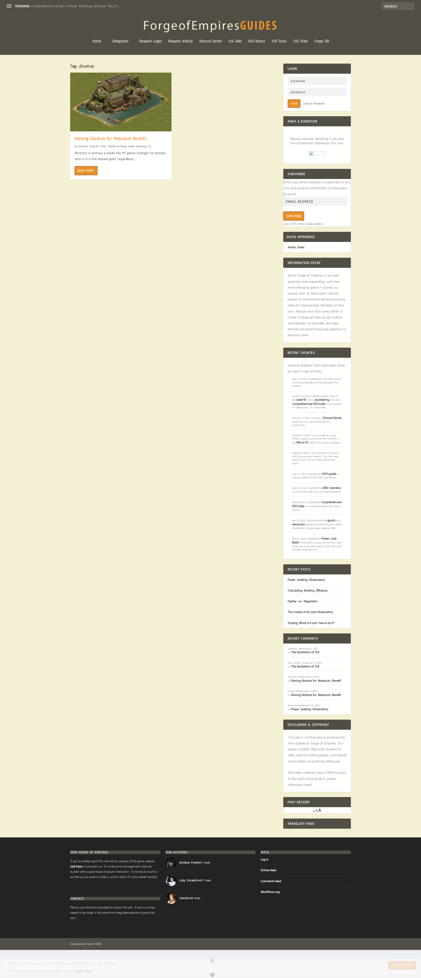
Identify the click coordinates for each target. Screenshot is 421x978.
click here (76, 866)
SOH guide (329, 474)
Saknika (83, 146)
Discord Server (210, 41)
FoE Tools (279, 41)
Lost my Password (313, 103)
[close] (212, 961)
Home (96, 41)
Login (294, 103)
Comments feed (271, 881)
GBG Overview (332, 488)
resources (298, 524)
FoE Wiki (235, 41)
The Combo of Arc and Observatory (310, 612)
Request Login (150, 41)
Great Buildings (137, 146)
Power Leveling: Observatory (306, 580)
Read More (85, 170)
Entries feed (268, 870)
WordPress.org (270, 892)
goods (331, 520)
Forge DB (321, 41)
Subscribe (293, 216)
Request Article (180, 41)
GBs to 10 (302, 442)
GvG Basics (256, 41)
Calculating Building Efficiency (308, 590)
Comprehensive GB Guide (308, 404)
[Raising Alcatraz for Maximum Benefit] (120, 102)
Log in (264, 859)
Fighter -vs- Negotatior (302, 601)
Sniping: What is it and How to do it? (311, 623)
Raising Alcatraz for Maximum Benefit (110, 138)
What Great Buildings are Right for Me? (61, 6)
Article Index (296, 247)
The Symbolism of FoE (305, 652)
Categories (120, 41)
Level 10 (301, 399)
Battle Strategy (118, 146)
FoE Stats (300, 41)
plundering (322, 399)
